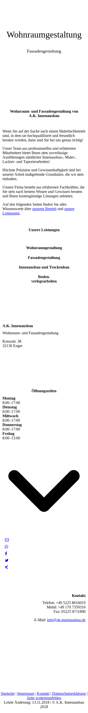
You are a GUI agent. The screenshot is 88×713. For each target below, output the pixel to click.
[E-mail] (7, 540)
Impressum (25, 693)
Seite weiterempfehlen (44, 698)
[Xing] (6, 567)
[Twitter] (7, 560)
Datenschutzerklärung (69, 693)
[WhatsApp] (6, 547)
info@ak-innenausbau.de (66, 620)
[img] (44, 12)
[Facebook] (6, 554)
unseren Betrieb (44, 209)
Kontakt (43, 693)
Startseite (8, 693)
